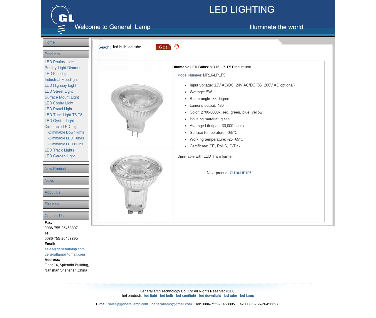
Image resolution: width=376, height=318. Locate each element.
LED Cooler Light (59, 103)
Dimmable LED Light (62, 126)
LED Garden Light (60, 156)
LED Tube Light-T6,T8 (63, 115)
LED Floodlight (57, 73)
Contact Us (54, 216)
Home (50, 42)
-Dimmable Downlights (66, 132)
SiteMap (52, 204)
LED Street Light (59, 91)
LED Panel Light (58, 109)
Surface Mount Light (62, 97)
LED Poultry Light (60, 62)
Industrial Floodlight (61, 79)
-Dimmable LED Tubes (66, 138)
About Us (53, 192)
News (49, 180)
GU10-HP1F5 (240, 173)
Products (52, 54)
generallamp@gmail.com (65, 254)
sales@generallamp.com (65, 249)
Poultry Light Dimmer (62, 68)
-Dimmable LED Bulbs (65, 144)
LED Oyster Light (59, 121)
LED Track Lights (59, 150)
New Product (55, 169)
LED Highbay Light (60, 85)
